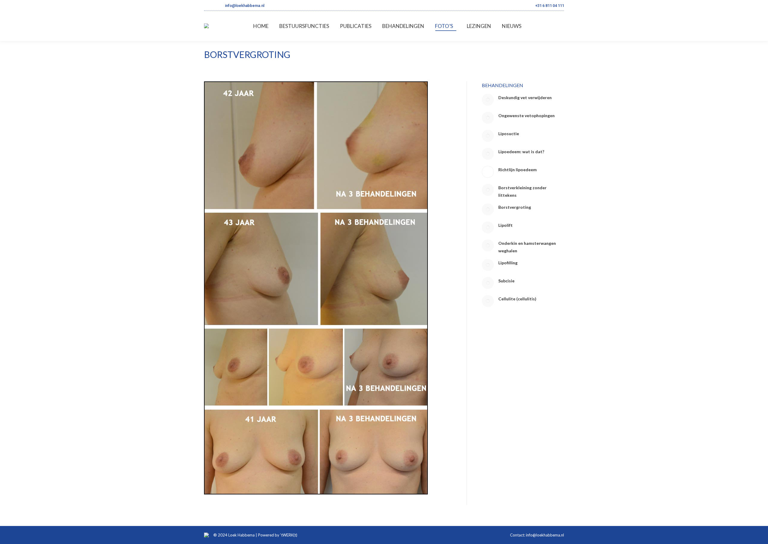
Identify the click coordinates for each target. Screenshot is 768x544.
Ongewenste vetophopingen (526, 115)
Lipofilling (508, 262)
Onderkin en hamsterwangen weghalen (527, 247)
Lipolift (505, 225)
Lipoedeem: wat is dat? (521, 151)
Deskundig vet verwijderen (525, 97)
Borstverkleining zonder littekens (522, 191)
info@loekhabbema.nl (244, 5)
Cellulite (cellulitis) (517, 298)
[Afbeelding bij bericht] (488, 100)
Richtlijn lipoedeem (517, 169)
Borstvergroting (514, 207)
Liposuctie (508, 133)
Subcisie (506, 280)
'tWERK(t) (288, 535)
